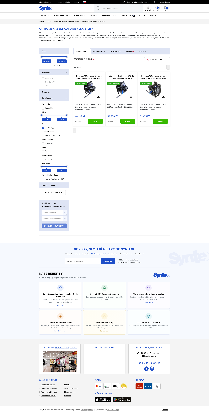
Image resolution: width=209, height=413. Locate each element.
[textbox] (49, 212)
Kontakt (76, 2)
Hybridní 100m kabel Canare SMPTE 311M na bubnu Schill (154, 77)
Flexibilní (88, 59)
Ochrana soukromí (48, 395)
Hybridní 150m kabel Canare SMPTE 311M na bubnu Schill (89, 77)
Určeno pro (46, 92)
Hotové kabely (74, 21)
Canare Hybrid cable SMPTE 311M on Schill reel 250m (121, 77)
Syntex (41, 21)
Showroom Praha (71, 388)
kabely (119, 35)
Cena (44, 50)
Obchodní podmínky (49, 388)
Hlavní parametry (49, 98)
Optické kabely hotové (89, 21)
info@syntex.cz (150, 356)
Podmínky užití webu (49, 392)
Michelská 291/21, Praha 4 (66, 347)
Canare (48, 21)
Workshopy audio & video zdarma (104, 254)
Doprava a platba (48, 384)
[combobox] (54, 212)
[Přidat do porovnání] (98, 97)
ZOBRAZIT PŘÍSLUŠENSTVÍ (54, 226)
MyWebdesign (113, 409)
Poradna (67, 395)
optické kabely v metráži (53, 40)
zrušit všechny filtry (54, 192)
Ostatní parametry (49, 185)
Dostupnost (46, 72)
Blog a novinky (70, 392)
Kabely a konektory (60, 21)
